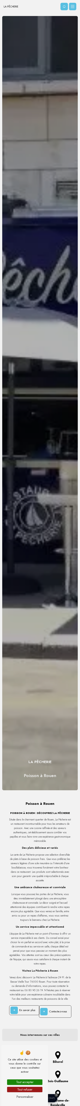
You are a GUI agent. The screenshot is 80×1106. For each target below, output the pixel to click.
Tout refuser (24, 1089)
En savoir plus (27, 1010)
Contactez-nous (58, 1011)
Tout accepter (24, 1082)
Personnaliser (24, 1097)
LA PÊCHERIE (11, 6)
